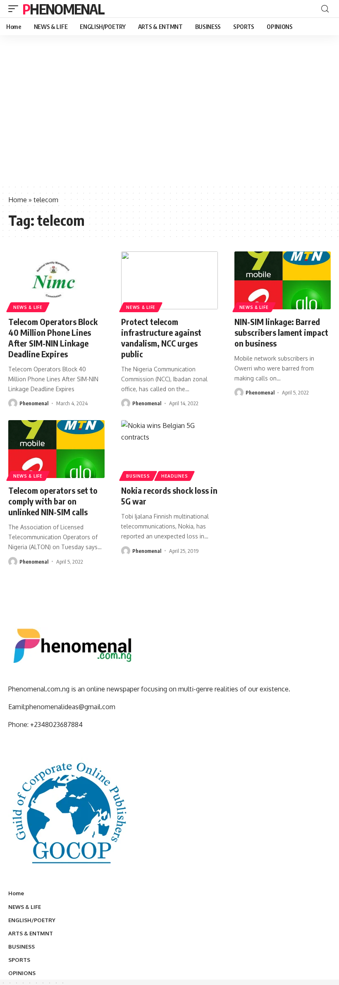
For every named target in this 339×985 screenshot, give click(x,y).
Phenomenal (63, 8)
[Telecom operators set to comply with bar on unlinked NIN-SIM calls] (56, 449)
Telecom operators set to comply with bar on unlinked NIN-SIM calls (53, 501)
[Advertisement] (169, 122)
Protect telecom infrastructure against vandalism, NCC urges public (161, 337)
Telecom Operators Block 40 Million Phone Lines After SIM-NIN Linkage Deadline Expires (53, 337)
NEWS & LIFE (28, 307)
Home (17, 200)
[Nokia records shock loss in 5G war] (169, 449)
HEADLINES (174, 475)
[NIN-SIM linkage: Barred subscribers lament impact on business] (282, 280)
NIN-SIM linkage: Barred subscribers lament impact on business (281, 332)
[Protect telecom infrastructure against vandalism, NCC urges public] (169, 280)
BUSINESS (138, 475)
